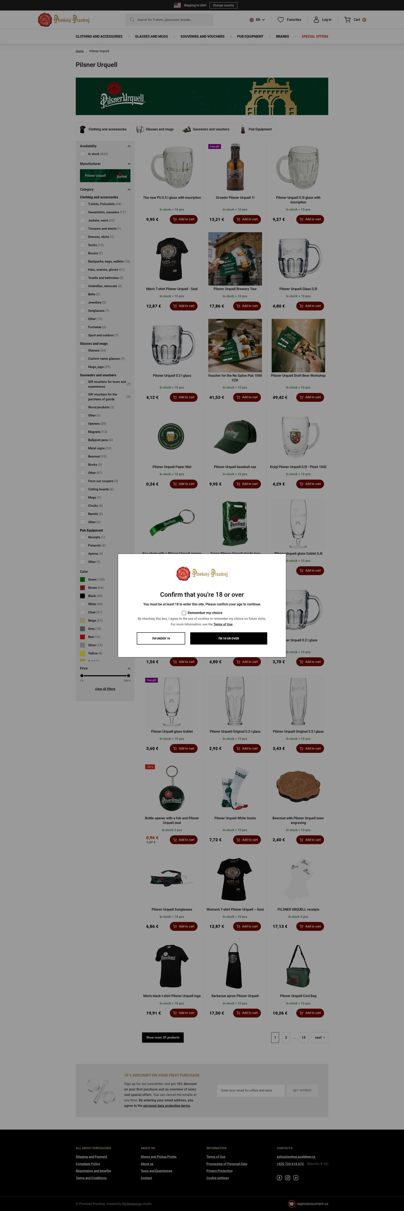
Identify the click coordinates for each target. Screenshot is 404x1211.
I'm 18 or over (228, 638)
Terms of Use (223, 624)
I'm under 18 (161, 638)
